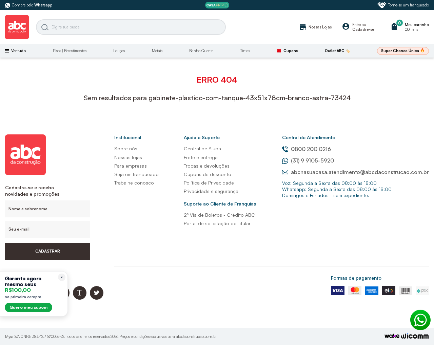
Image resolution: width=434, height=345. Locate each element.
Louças (119, 50)
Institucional (127, 137)
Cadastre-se (363, 29)
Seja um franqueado (136, 174)
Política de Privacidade (209, 183)
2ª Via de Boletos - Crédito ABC (219, 215)
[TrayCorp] (391, 336)
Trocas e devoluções (207, 166)
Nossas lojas (128, 157)
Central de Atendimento (308, 137)
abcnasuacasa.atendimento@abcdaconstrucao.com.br (360, 172)
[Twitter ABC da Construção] (96, 298)
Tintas (245, 50)
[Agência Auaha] (415, 337)
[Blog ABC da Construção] (79, 298)
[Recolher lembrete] (61, 277)
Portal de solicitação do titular (217, 223)
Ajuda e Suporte (202, 137)
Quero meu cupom (28, 307)
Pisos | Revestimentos (69, 50)
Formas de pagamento (356, 278)
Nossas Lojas (315, 27)
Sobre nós (125, 148)
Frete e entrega (201, 157)
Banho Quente (201, 50)
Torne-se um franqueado (408, 5)
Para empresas (130, 166)
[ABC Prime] (217, 5)
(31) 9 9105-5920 (312, 160)
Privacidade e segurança (211, 191)
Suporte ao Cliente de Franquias (220, 204)
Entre (356, 24)
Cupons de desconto (207, 174)
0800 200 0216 (311, 149)
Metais (157, 50)
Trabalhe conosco (134, 183)
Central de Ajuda (202, 148)
